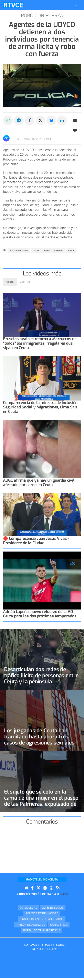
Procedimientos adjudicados (41, 919)
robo (47, 250)
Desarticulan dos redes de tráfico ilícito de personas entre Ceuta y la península (41, 675)
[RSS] (58, 888)
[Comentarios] (75, 130)
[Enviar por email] (75, 120)
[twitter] (38, 888)
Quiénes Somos (52, 907)
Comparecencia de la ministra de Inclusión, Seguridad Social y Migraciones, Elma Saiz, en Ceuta (40, 407)
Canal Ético (58, 924)
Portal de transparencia (41, 930)
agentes (58, 250)
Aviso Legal (28, 907)
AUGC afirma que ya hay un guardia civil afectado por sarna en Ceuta (38, 482)
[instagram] (45, 888)
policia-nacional (19, 250)
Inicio (64, 894)
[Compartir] (8, 120)
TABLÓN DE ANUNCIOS (30, 924)
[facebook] (32, 888)
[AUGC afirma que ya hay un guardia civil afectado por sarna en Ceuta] (42, 449)
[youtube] (51, 888)
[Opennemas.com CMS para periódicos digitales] (44, 946)
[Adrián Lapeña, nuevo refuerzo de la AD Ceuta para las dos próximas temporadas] (42, 581)
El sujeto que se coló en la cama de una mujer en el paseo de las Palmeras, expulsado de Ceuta (41, 800)
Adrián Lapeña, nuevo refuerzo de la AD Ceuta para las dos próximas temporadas (39, 614)
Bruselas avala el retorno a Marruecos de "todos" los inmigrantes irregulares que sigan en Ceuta (39, 343)
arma (71, 250)
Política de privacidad (41, 913)
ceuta (36, 250)
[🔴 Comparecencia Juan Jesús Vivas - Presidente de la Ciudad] (42, 514)
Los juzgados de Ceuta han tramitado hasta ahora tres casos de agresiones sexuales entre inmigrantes (39, 739)
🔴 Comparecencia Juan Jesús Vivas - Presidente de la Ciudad (36, 540)
